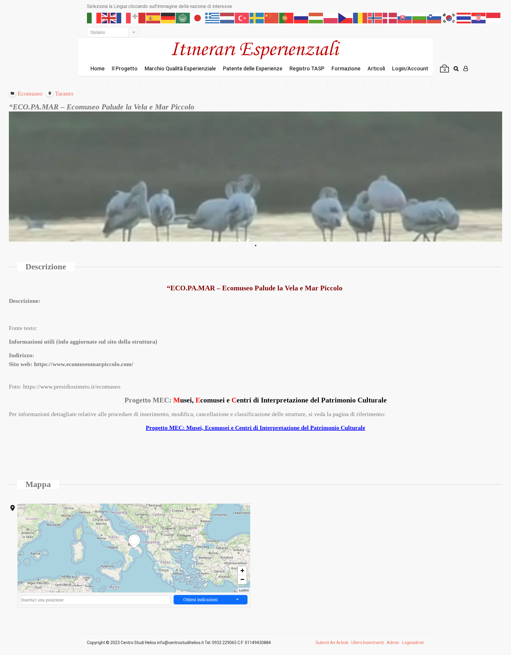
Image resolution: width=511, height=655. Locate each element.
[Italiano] (94, 18)
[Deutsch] (168, 18)
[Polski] (331, 18)
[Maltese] (138, 18)
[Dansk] (390, 18)
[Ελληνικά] (212, 18)
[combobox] (95, 600)
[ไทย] (464, 18)
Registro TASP (307, 68)
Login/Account (410, 68)
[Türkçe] (242, 18)
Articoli (376, 68)
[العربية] (183, 18)
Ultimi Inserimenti (367, 643)
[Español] (153, 18)
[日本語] (197, 18)
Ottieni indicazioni (200, 599)
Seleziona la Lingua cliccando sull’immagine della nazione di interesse (159, 6)
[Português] (286, 18)
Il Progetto (125, 68)
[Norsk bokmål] (375, 18)
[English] (109, 18)
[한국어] (449, 18)
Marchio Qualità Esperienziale (180, 68)
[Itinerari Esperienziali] (255, 49)
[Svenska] (257, 18)
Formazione (345, 68)
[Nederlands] (227, 18)
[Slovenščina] (434, 18)
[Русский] (301, 18)
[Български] (419, 18)
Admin (393, 643)
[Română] (360, 18)
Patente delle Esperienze (252, 68)
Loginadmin (413, 643)
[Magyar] (316, 18)
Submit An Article (332, 643)
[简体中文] (271, 18)
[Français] (124, 18)
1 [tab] (255, 246)
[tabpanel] (255, 176)
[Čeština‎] (345, 18)
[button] (134, 548)
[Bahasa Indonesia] (493, 18)
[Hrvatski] (478, 18)
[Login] (465, 68)
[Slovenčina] (404, 18)
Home (97, 68)
